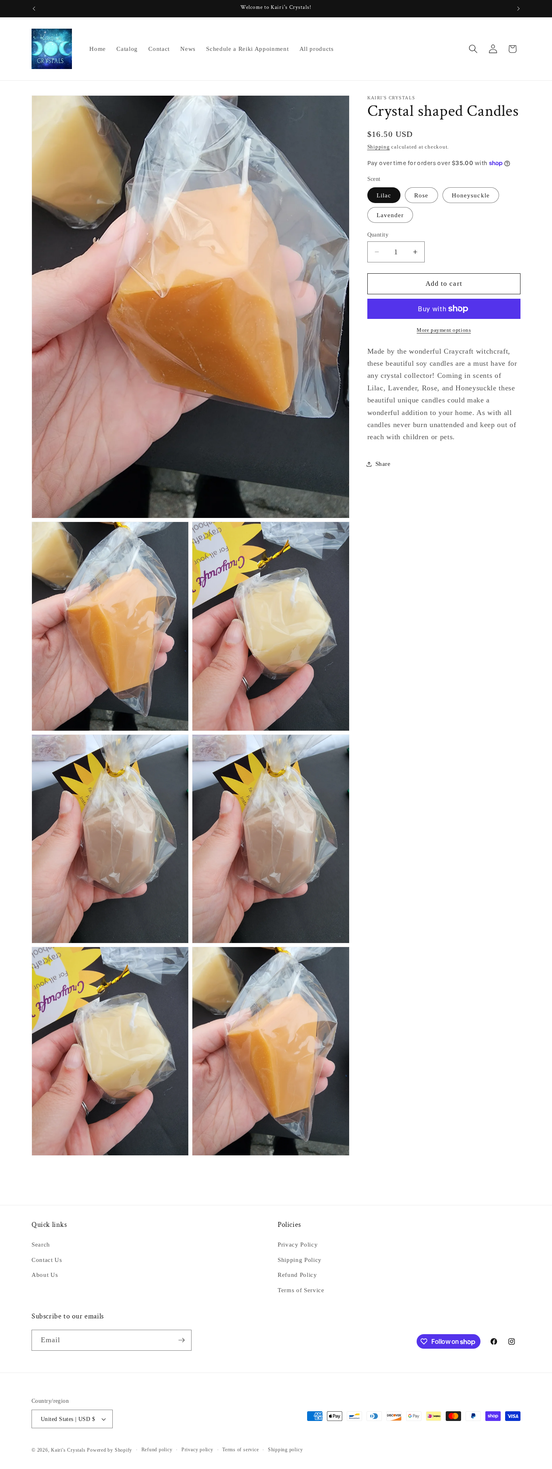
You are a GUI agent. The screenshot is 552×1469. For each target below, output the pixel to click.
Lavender (390, 215)
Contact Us (47, 1259)
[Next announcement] (518, 8)
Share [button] (383, 463)
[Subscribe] (181, 1340)
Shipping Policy (300, 1259)
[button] (473, 49)
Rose (421, 195)
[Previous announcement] (34, 8)
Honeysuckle (471, 195)
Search (41, 1244)
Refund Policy (297, 1275)
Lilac (384, 195)
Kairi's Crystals (68, 1450)
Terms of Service (301, 1290)
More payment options (444, 330)
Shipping (378, 147)
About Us (45, 1275)
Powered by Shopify (109, 1450)
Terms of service (240, 1449)
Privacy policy (197, 1449)
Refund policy (157, 1449)
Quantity (378, 234)
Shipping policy (285, 1449)
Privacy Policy (298, 1244)
